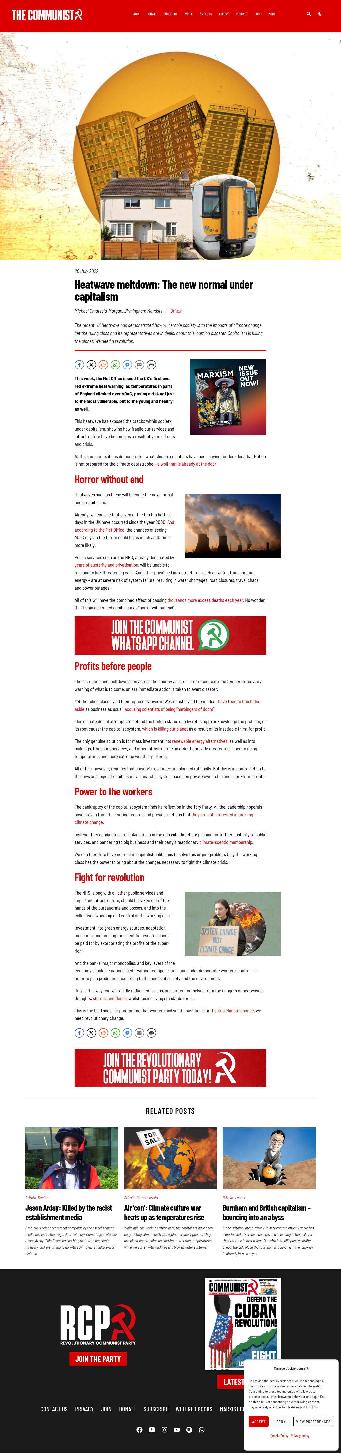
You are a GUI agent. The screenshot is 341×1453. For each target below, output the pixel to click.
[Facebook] (139, 1430)
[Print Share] (151, 364)
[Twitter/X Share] (91, 364)
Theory (224, 14)
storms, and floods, (110, 998)
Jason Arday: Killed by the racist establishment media (68, 1212)
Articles (206, 14)
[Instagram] (164, 1430)
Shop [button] (258, 14)
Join (136, 14)
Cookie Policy (279, 1435)
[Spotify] (189, 1430)
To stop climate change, (233, 1010)
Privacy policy (300, 1435)
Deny (281, 1421)
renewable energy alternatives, (200, 741)
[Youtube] (176, 1430)
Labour (240, 1197)
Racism (43, 1197)
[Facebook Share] (79, 364)
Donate (152, 14)
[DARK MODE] (320, 13)
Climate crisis (147, 1197)
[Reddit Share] (103, 364)
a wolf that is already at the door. (187, 464)
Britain (176, 311)
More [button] (271, 14)
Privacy (84, 1409)
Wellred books (194, 1409)
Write (188, 14)
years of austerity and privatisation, (107, 565)
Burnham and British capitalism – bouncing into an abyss (266, 1212)
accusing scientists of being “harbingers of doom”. (170, 709)
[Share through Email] (139, 364)
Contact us (54, 1409)
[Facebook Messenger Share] (127, 364)
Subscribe (170, 14)
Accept (259, 1421)
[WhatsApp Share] (115, 364)
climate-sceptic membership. (226, 842)
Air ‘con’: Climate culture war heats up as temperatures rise (164, 1212)
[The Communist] (47, 17)
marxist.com (234, 1409)
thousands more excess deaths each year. (206, 600)
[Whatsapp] (201, 1430)
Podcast (242, 14)
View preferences (313, 1421)
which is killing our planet (165, 729)
